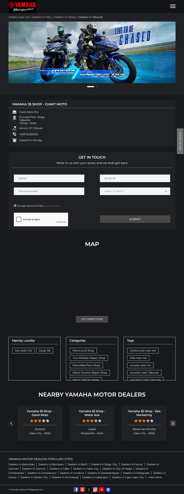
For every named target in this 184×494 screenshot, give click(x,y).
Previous (11, 423)
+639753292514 (28, 134)
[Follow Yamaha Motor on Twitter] (88, 489)
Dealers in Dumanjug (65, 477)
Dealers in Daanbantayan (103, 473)
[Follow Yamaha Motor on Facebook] (76, 489)
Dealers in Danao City (34, 477)
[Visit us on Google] (82, 489)
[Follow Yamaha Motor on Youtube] (101, 489)
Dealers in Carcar (132, 464)
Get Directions (92, 319)
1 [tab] (90, 86)
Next (173, 423)
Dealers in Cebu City (86, 468)
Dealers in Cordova (72, 473)
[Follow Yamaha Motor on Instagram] (95, 489)
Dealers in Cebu (59, 468)
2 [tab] (96, 86)
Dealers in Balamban (21, 464)
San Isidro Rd (23, 350)
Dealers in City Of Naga (117, 468)
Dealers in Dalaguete (136, 473)
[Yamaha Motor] (22, 6)
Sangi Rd (44, 350)
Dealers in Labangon (95, 477)
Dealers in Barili (78, 464)
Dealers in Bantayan (51, 464)
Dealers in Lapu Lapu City (128, 477)
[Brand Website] (108, 489)
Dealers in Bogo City (104, 464)
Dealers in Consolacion (41, 473)
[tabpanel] (92, 52)
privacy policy (52, 205)
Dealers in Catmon (34, 468)
